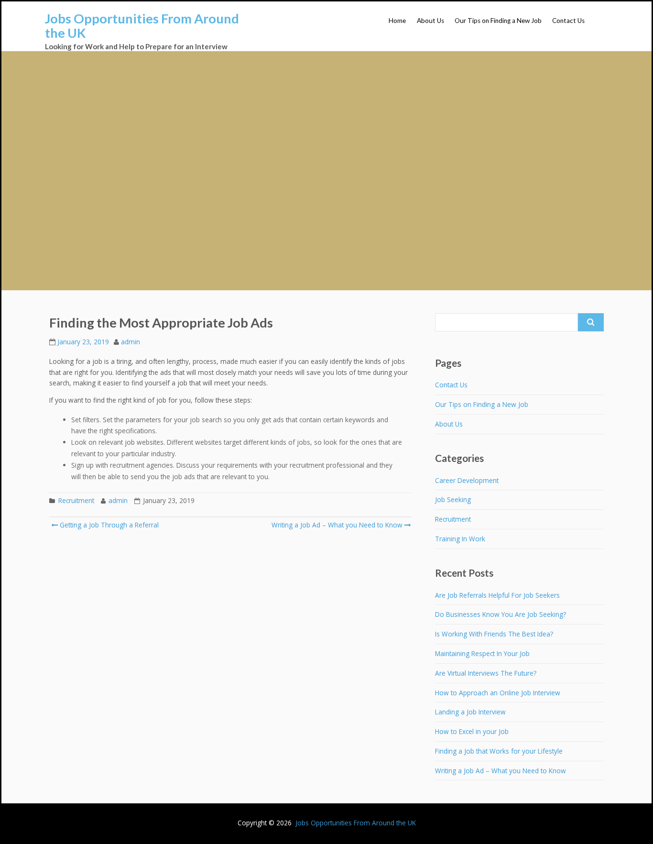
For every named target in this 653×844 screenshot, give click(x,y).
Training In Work (460, 538)
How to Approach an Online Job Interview (497, 692)
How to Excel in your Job (472, 731)
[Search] (591, 322)
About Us (430, 20)
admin (130, 341)
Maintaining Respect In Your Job (482, 653)
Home (397, 20)
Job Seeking (453, 499)
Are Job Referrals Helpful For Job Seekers (497, 595)
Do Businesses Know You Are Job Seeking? (500, 614)
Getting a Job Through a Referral (108, 524)
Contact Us (568, 20)
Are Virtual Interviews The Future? (485, 673)
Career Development (467, 480)
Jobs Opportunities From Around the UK (142, 26)
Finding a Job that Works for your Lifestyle (499, 751)
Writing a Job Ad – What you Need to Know (337, 524)
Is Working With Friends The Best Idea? (494, 633)
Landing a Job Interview (470, 711)
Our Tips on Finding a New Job (498, 20)
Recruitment (76, 500)
